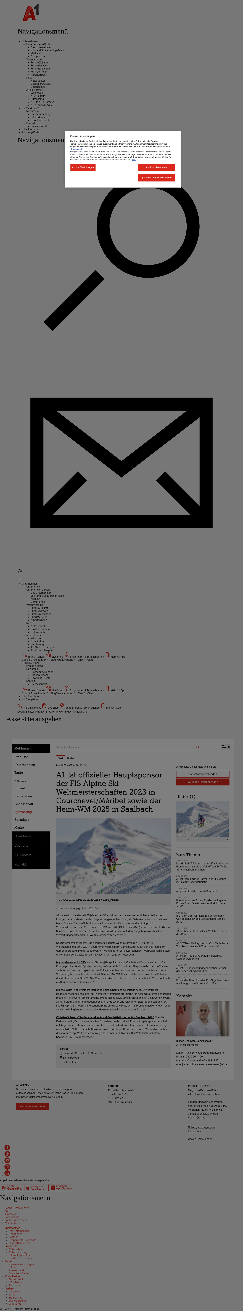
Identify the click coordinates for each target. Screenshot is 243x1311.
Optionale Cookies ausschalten (156, 177)
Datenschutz (77, 149)
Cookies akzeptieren (156, 167)
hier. (134, 159)
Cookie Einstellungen (83, 167)
